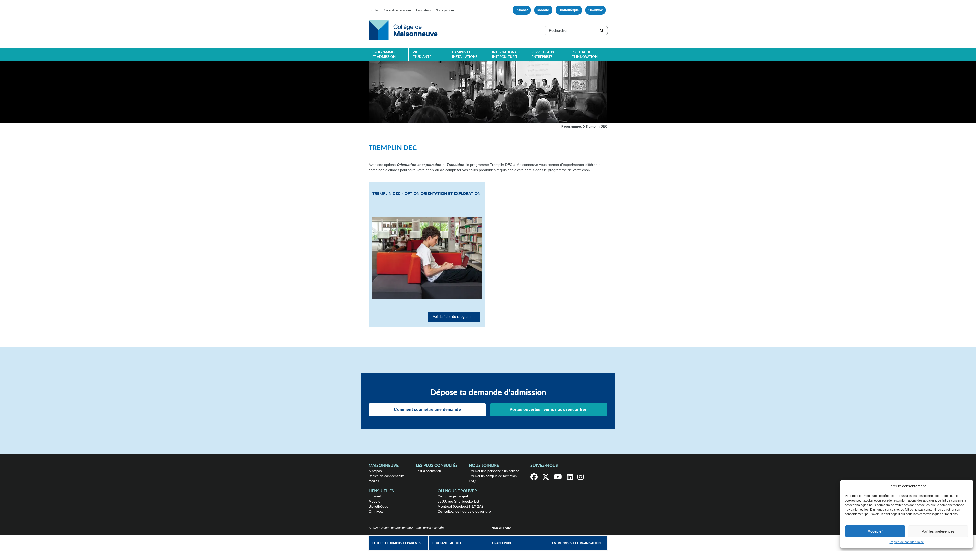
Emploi (374, 10)
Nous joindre (445, 10)
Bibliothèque (569, 10)
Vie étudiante (422, 55)
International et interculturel (507, 55)
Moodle (543, 10)
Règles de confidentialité (907, 542)
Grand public (503, 543)
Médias (374, 481)
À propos (375, 471)
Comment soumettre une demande (427, 409)
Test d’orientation (428, 471)
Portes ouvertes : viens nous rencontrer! (549, 409)
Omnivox (595, 10)
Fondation (423, 10)
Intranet (522, 10)
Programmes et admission (384, 55)
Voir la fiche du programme (454, 317)
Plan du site (501, 528)
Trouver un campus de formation (493, 476)
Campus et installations (464, 55)
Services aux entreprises (543, 55)
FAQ (472, 481)
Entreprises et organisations (577, 543)
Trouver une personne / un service (494, 471)
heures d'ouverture (475, 511)
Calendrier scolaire (397, 10)
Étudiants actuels (447, 543)
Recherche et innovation (585, 55)
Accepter (875, 531)
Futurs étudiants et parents (396, 543)
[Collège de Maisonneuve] (403, 30)
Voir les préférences (938, 531)
